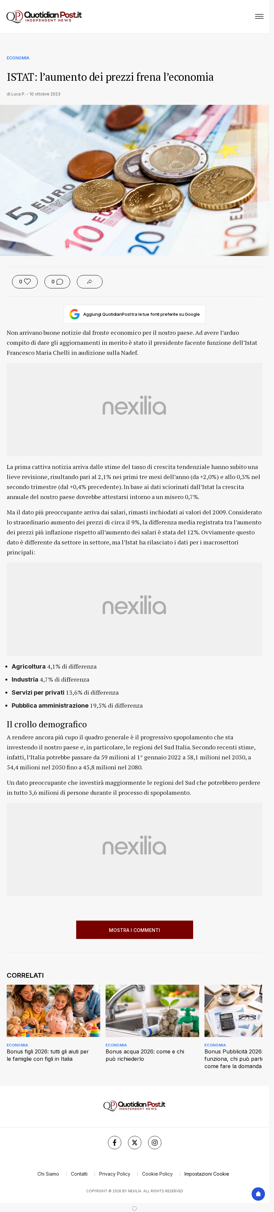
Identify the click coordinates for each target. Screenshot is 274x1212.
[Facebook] (114, 1142)
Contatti (79, 1174)
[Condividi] (90, 281)
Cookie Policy (157, 1174)
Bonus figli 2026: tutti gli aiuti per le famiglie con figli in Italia (48, 1055)
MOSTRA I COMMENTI (134, 930)
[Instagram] (154, 1142)
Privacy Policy (114, 1174)
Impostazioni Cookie (206, 1174)
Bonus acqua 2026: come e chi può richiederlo (145, 1055)
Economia (18, 57)
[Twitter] (134, 1142)
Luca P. (18, 93)
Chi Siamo (48, 1174)
